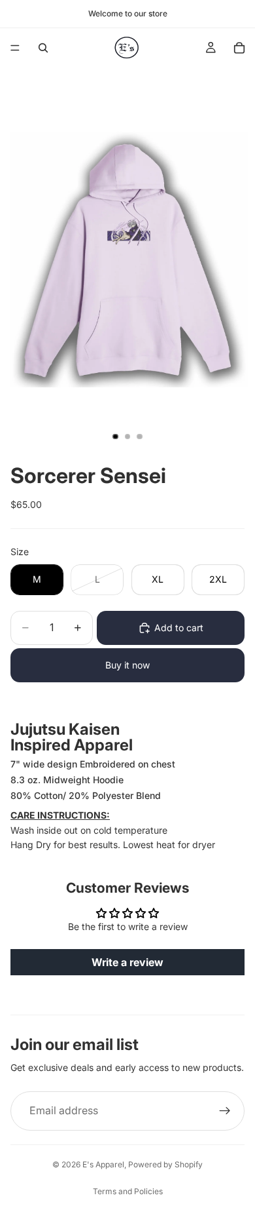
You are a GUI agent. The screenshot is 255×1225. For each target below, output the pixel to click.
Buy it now (127, 665)
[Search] (43, 47)
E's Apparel (103, 1164)
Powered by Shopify (165, 1164)
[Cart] (239, 47)
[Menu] (15, 48)
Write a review (127, 962)
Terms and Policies (128, 1191)
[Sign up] (225, 1111)
